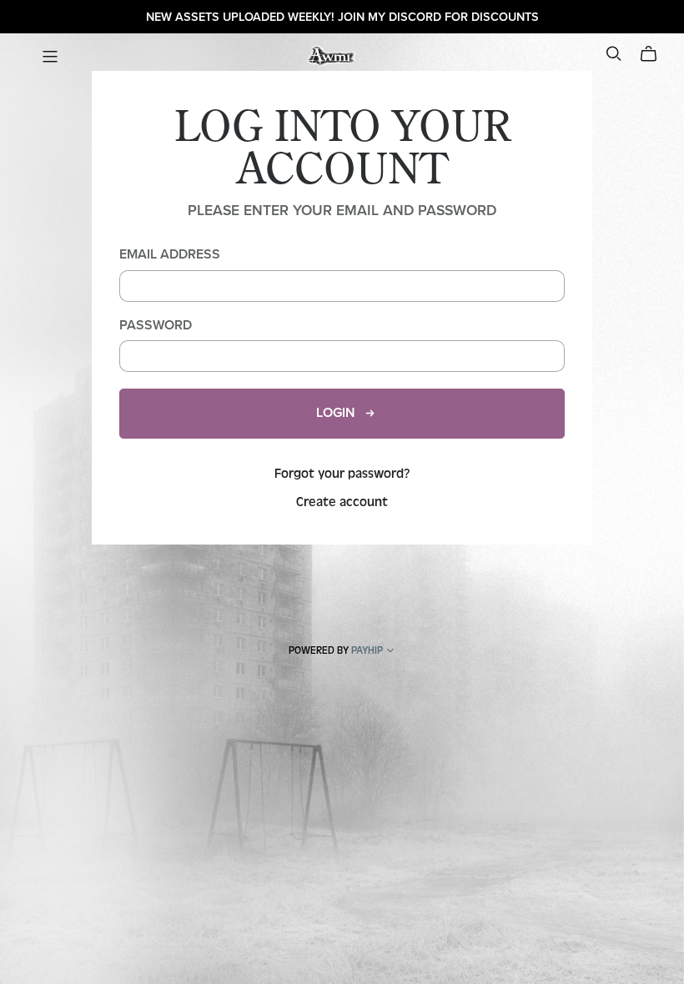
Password (155, 326)
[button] (390, 652)
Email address (169, 255)
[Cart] (655, 54)
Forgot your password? (342, 473)
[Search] (613, 54)
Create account (342, 502)
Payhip (367, 650)
